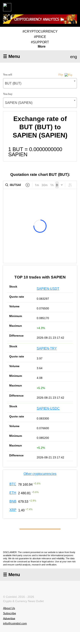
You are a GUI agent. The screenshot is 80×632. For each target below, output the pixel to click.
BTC (12, 484)
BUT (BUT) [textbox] (13, 83)
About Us (9, 608)
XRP (12, 510)
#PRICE (40, 37)
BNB (12, 501)
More (42, 46)
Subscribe (9, 613)
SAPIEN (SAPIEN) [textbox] (18, 103)
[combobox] (40, 83)
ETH (12, 493)
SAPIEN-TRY (47, 348)
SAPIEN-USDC (48, 408)
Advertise (9, 618)
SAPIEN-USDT (48, 288)
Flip (61, 74)
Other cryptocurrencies (40, 474)
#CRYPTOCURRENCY (40, 31)
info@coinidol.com (15, 623)
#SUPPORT (40, 42)
